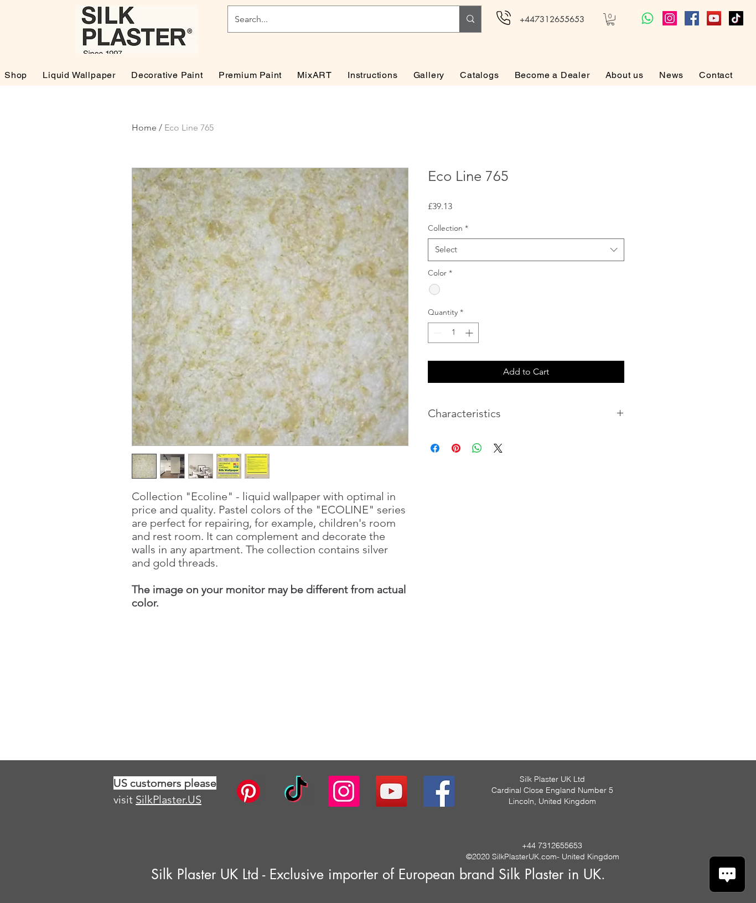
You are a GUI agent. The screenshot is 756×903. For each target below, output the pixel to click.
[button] (610, 19)
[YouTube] (714, 18)
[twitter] (391, 791)
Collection (448, 228)
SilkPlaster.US (168, 799)
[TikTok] (736, 18)
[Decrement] (436, 332)
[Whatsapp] (647, 18)
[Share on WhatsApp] (477, 448)
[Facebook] (692, 18)
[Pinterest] (248, 791)
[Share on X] (498, 448)
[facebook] (438, 791)
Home (144, 127)
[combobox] (526, 249)
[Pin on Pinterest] (456, 448)
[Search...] (470, 19)
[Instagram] (669, 18)
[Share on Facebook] (435, 448)
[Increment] (470, 332)
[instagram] (343, 791)
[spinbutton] (453, 332)
